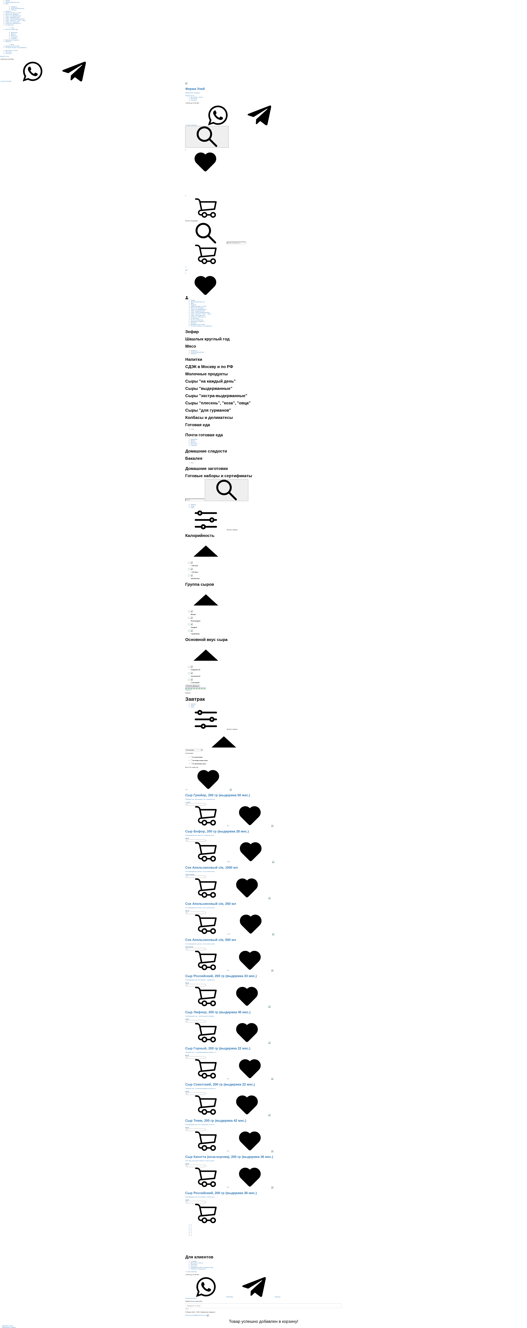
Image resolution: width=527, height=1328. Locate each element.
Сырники (14, 38)
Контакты (8, 53)
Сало (12, 28)
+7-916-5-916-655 (6, 81)
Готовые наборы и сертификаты (16, 47)
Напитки (8, 11)
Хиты (7, 56)
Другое (13, 34)
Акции (2, 56)
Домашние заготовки (12, 46)
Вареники (14, 32)
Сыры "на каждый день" (13, 16)
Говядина (14, 7)
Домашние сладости (12, 40)
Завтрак (193, 504)
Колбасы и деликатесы (13, 23)
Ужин (192, 507)
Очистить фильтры (192, 686)
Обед (192, 506)
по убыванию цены (199, 763)
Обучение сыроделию (198, 1269)
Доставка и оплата (11, 50)
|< (191, 1225)
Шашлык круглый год (12, 2)
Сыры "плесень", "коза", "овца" (15, 20)
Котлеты (14, 35)
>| (191, 1235)
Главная (187, 690)
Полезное (8, 52)
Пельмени (14, 37)
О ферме (194, 1261)
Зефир (7, 1)
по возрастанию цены (200, 760)
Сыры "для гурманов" (12, 22)
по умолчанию (198, 757)
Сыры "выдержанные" (12, 17)
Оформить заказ (7, 1325)
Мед (12, 44)
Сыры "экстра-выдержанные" (15, 19)
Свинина (14, 10)
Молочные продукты (12, 14)
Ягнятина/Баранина (17, 8)
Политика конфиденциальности (195, 1315)
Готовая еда (9, 25)
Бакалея (8, 41)
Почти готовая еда (11, 29)
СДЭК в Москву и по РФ (13, 13)
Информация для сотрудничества (202, 1267)
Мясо (7, 4)
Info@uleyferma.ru (191, 1298)
